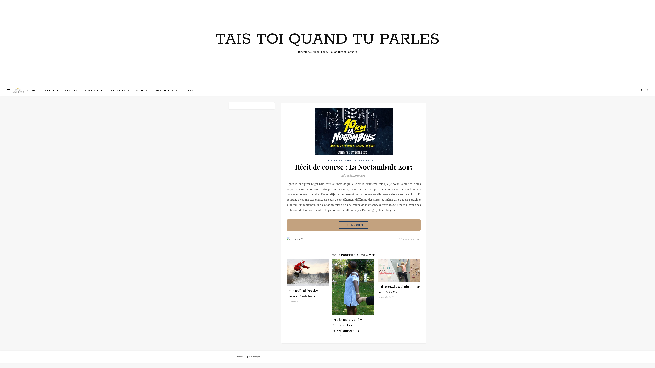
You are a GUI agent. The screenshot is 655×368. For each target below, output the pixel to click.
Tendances (117, 90)
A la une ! (71, 90)
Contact (190, 90)
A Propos (51, 90)
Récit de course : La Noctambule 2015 (353, 166)
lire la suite (354, 225)
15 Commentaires (410, 239)
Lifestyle (92, 90)
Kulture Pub (163, 90)
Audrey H (298, 239)
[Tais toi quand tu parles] (18, 90)
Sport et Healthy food (362, 160)
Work (140, 90)
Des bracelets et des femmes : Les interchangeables (347, 325)
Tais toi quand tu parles (328, 39)
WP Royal (255, 356)
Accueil (32, 90)
